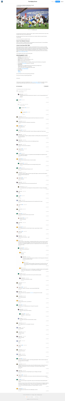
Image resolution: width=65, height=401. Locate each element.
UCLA (19, 70)
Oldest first (46, 86)
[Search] (52, 1)
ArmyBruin (24, 112)
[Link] (15, 41)
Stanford (19, 71)
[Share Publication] (54, 1)
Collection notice (39, 394)
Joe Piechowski (18, 6)
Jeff (18, 240)
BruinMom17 (23, 107)
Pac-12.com (24, 63)
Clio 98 (19, 99)
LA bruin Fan (20, 116)
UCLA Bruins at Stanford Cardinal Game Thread (25, 5)
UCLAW (21, 273)
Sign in (62, 1)
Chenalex (19, 200)
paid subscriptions (35, 82)
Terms (36, 394)
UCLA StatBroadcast (25, 68)
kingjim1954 (20, 148)
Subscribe (57, 1)
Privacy (33, 394)
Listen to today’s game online (23, 51)
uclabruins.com (34, 29)
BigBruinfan (21, 94)
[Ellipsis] (48, 90)
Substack (28, 399)
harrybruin (20, 130)
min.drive (31, 292)
